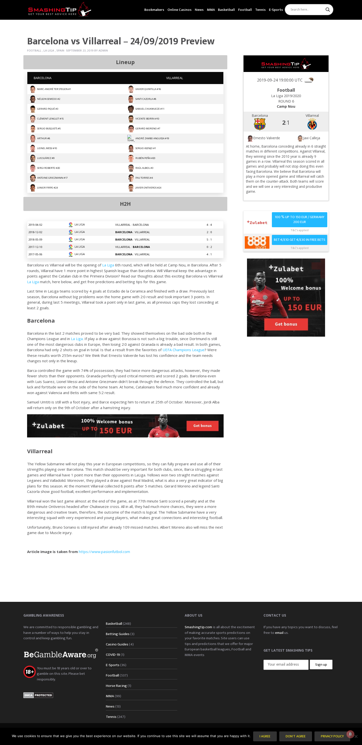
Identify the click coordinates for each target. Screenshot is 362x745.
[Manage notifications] (350, 734)
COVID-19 (113, 655)
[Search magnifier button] (327, 9)
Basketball (226, 10)
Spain (60, 50)
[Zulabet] (286, 297)
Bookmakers (154, 10)
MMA (211, 10)
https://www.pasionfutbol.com (104, 551)
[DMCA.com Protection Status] (38, 695)
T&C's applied (300, 230)
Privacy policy (332, 736)
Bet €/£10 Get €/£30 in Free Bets (299, 240)
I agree (265, 736)
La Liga (49, 50)
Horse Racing (116, 686)
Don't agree (296, 736)
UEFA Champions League (184, 349)
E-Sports (276, 10)
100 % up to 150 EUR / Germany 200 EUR (299, 219)
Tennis (260, 10)
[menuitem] (154, 9)
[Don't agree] (355, 736)
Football (245, 10)
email (279, 633)
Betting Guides (118, 634)
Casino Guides (117, 644)
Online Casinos (179, 10)
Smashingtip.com (198, 627)
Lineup (125, 62)
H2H (125, 203)
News (199, 10)
